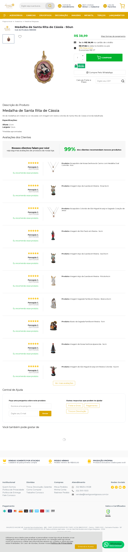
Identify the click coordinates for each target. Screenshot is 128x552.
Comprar (106, 57)
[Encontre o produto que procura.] (50, 6)
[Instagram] (116, 488)
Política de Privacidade (61, 543)
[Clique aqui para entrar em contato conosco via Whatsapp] (113, 544)
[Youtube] (120, 488)
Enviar (45, 413)
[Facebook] (112, 488)
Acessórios (18, 21)
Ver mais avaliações (64, 383)
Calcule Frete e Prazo (83, 81)
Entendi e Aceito (86, 546)
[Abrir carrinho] (122, 6)
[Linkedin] (124, 488)
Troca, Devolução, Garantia (39, 487)
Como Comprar (33, 489)
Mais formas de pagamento (113, 36)
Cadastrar (95, 7)
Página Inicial (7, 21)
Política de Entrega (11, 492)
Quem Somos (9, 487)
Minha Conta (60, 489)
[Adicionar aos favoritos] (20, 36)
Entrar (85, 7)
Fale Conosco (9, 495)
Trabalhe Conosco (35, 492)
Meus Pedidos (61, 487)
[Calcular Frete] (123, 81)
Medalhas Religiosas (31, 21)
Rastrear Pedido (61, 492)
